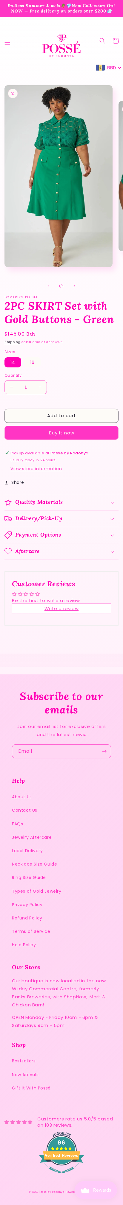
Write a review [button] (61, 608)
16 (32, 362)
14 (12, 362)
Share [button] (17, 482)
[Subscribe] (104, 751)
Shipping (12, 342)
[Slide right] (74, 286)
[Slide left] (48, 286)
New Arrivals (25, 1075)
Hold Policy (24, 945)
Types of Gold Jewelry (36, 891)
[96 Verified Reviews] (61, 1176)
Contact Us (24, 810)
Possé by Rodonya (51, 1192)
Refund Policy (27, 918)
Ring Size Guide (29, 877)
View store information (36, 469)
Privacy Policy (27, 905)
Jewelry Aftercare (32, 837)
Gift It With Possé (31, 1088)
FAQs (17, 824)
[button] (7, 44)
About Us (22, 797)
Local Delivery (27, 851)
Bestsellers (24, 1061)
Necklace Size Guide (34, 864)
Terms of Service (31, 931)
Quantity (12, 375)
